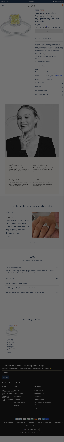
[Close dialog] (60, 204)
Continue (47, 233)
